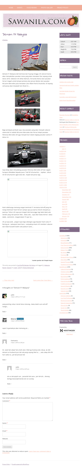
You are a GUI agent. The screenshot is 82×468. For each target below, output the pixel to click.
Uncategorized (64, 313)
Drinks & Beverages (66, 274)
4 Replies (5, 40)
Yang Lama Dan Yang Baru (43, 280)
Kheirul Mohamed (28, 268)
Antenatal (63, 240)
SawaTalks (63, 293)
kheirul (13, 319)
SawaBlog (62, 236)
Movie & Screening (66, 301)
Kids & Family (65, 248)
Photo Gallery (47, 8)
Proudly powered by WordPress (20, 464)
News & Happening (66, 303)
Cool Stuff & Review (23, 265)
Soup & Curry (65, 288)
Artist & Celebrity (66, 296)
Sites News (64, 260)
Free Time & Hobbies (67, 245)
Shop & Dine (64, 305)
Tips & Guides (65, 310)
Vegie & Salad (65, 291)
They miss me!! (8, 280)
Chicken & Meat (65, 272)
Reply (4, 311)
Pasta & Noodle (65, 281)
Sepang (9, 268)
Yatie (61, 127)
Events (19, 8)
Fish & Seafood (65, 279)
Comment (6, 401)
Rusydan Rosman (65, 115)
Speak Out (64, 308)
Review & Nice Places (67, 257)
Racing (4, 268)
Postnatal (63, 255)
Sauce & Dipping (65, 286)
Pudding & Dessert (66, 284)
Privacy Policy (62, 8)
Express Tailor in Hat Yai (72, 120)
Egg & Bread (64, 276)
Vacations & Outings (67, 264)
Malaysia (47, 265)
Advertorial (64, 238)
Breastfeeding (65, 243)
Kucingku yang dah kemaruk (68, 97)
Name (5, 423)
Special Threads (65, 262)
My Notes (32, 265)
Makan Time (64, 250)
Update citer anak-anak (66, 82)
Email (4, 431)
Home (11, 8)
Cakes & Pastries (65, 269)
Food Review (32, 8)
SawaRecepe (63, 267)
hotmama (14, 341)
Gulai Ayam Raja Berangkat (67, 100)
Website (5, 439)
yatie (12, 295)
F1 (43, 265)
